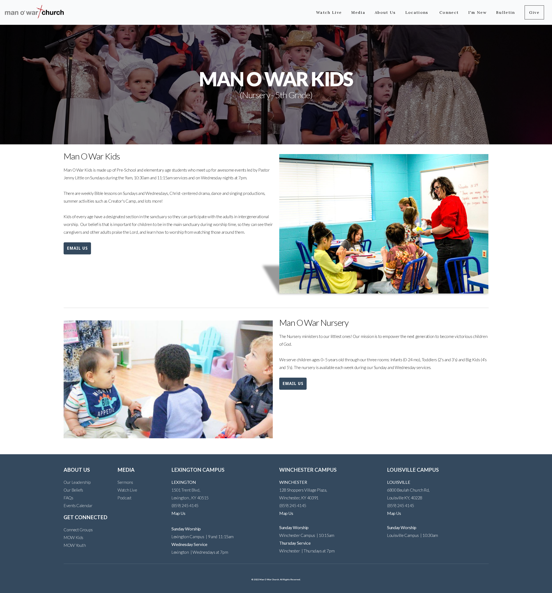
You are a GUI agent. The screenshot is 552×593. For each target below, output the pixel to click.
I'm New (477, 12)
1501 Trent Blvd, (185, 489)
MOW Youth (75, 545)
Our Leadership (77, 482)
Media (358, 12)
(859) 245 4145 (184, 505)
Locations (417, 12)
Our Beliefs (73, 489)
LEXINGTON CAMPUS (197, 470)
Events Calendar (78, 505)
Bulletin (505, 12)
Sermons (125, 482)
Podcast (124, 497)
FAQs (68, 497)
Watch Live (329, 12)
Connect (449, 12)
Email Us (77, 248)
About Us (385, 12)
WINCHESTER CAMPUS (308, 470)
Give (534, 12)
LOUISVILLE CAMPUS (413, 470)
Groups (86, 529)
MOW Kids (73, 537)
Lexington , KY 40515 (190, 497)
